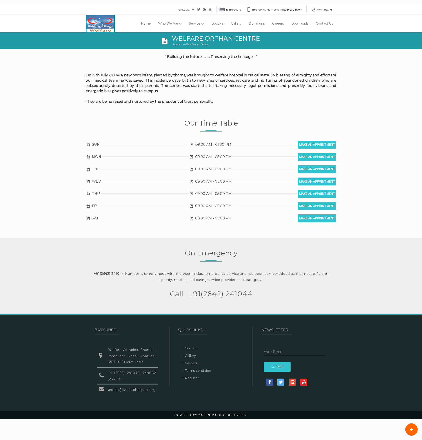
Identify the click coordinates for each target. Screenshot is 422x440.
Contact (191, 348)
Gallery (236, 23)
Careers (278, 23)
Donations (257, 23)
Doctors (217, 23)
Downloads (299, 23)
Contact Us (324, 23)
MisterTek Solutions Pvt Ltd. (222, 415)
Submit (277, 367)
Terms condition (198, 371)
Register (192, 378)
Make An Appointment (317, 144)
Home (146, 23)
